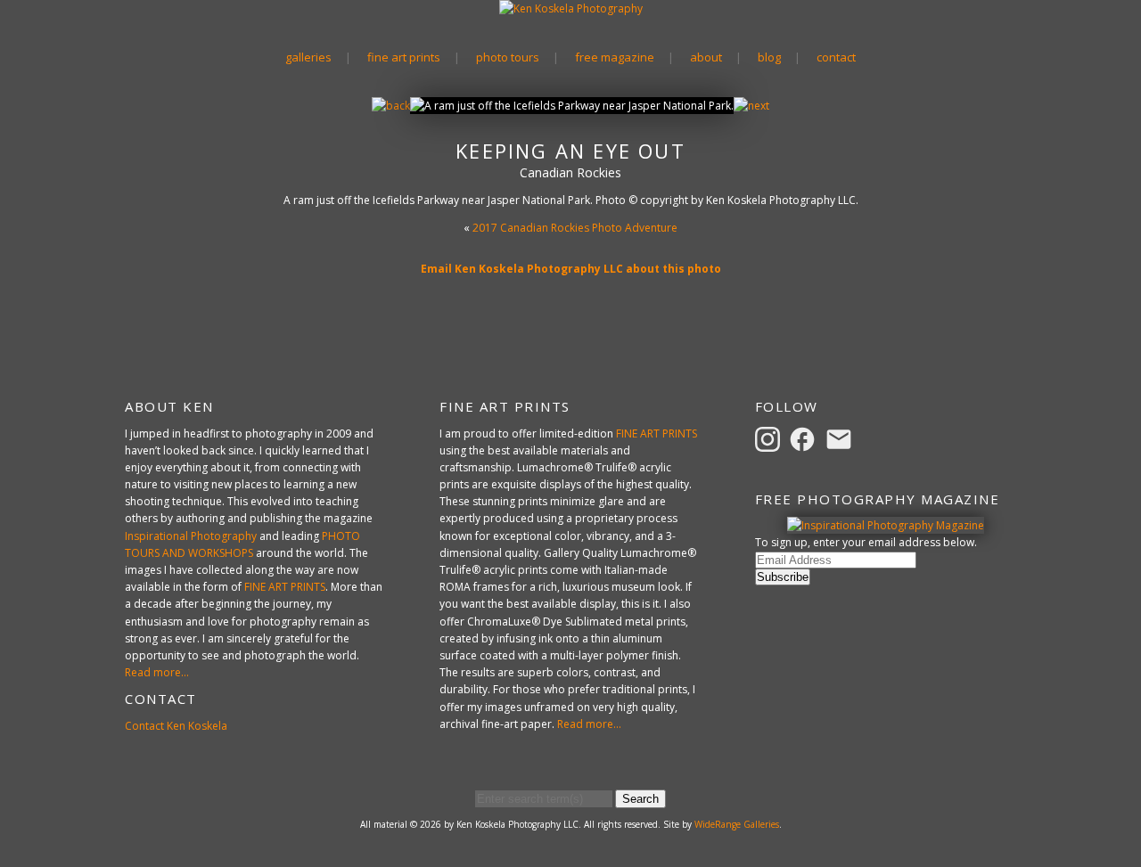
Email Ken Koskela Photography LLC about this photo (571, 268)
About (706, 57)
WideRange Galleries (736, 824)
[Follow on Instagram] (770, 438)
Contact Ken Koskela (176, 725)
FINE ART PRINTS (284, 586)
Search (640, 799)
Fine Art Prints (403, 57)
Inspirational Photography (191, 536)
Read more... (157, 672)
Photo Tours (507, 57)
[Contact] (841, 438)
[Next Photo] (751, 105)
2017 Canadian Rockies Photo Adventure (574, 227)
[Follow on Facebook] (805, 438)
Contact (836, 57)
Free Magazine (614, 57)
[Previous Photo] (391, 105)
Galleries (308, 57)
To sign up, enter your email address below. (866, 542)
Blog (769, 57)
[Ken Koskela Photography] (571, 8)
